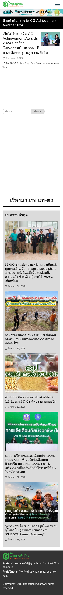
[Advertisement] (31, 157)
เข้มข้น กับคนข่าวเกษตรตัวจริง (26, 12)
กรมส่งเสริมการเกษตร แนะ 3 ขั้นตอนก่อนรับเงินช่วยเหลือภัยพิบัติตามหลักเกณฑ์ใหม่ (30, 339)
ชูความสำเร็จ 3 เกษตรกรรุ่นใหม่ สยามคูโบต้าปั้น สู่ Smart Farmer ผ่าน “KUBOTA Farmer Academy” (31, 530)
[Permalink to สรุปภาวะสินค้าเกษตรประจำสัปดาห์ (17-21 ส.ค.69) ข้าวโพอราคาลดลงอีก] (31, 373)
